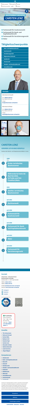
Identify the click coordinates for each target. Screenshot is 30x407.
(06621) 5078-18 (8, 109)
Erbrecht (5, 364)
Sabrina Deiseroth (7, 347)
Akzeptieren (15, 393)
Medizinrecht (6, 371)
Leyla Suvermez (7, 349)
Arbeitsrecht (6, 358)
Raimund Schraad (7, 335)
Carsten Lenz (6, 343)
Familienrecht (6, 366)
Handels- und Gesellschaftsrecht (11, 367)
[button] (15, 1)
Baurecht (5, 362)
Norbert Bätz (6, 337)
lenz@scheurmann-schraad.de (9, 103)
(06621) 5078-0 (8, 282)
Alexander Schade (7, 345)
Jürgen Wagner (6, 351)
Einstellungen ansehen (15, 401)
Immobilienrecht (7, 375)
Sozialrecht (5, 379)
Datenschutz (16, 404)
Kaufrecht (5, 369)
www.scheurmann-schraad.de (12, 287)
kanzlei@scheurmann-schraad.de (12, 286)
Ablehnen (15, 397)
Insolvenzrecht (6, 377)
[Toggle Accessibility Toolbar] (27, 11)
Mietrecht (5, 373)
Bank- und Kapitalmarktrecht (10, 360)
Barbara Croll (6, 339)
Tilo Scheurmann (7, 333)
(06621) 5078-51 (8, 97)
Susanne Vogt (6, 341)
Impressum (22, 404)
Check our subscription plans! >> (7, 323)
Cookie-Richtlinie (10, 404)
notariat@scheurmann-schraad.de (10, 114)
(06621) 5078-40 (8, 283)
